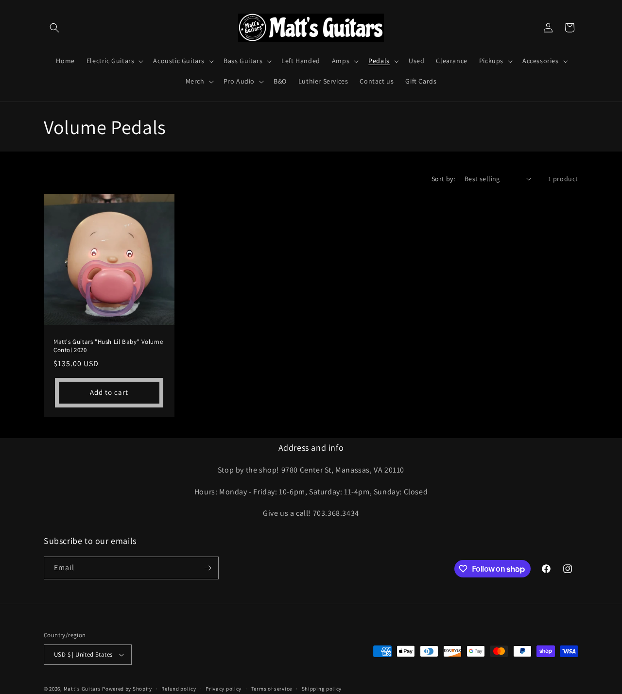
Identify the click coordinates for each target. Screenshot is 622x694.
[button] (54, 27)
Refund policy (178, 688)
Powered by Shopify (127, 688)
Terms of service (271, 688)
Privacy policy (224, 688)
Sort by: (443, 178)
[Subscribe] (207, 568)
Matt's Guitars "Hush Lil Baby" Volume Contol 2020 (108, 346)
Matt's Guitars (82, 688)
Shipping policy (322, 688)
